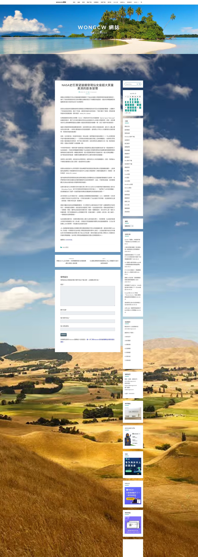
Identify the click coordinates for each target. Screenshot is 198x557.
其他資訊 (127, 212)
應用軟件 (127, 157)
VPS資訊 (127, 177)
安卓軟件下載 (128, 164)
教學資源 (127, 194)
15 (130, 105)
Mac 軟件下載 (128, 160)
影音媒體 (127, 150)
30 (133, 110)
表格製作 (129, 2)
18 (137, 105)
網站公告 (127, 126)
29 (130, 110)
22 (130, 107)
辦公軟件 (127, 143)
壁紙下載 (89, 2)
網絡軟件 (127, 153)
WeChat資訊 (128, 188)
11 (137, 102)
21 (128, 107)
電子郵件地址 (65, 349)
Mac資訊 (127, 171)
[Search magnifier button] (139, 84)
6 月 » (129, 113)
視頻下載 (103, 2)
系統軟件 (127, 140)
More (135, 2)
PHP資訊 (127, 191)
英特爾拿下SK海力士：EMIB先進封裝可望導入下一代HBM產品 (133, 287)
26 (140, 107)
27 (126, 110)
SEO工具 (116, 2)
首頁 (74, 2)
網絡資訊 (127, 167)
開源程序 (127, 198)
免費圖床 (96, 2)
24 (135, 107)
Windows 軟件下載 (130, 136)
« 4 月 (126, 113)
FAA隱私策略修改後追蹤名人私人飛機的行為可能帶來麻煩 (104, 292)
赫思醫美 (127, 130)
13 (126, 105)
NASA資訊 (65, 278)
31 (135, 110)
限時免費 (127, 133)
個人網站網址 (64, 357)
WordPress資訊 (129, 184)
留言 (62, 315)
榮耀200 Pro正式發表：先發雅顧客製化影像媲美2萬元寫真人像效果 (71, 292)
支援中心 (122, 2)
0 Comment (93, 92)
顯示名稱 (63, 341)
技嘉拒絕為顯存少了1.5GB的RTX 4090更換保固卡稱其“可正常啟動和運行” (133, 257)
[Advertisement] (99, 69)
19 (140, 105)
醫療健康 (127, 208)
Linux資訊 (127, 174)
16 (133, 105)
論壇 (79, 2)
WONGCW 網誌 (61, 2)
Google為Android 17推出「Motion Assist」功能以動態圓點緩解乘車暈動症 (133, 295)
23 (133, 107)
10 (135, 102)
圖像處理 (127, 147)
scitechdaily (68, 271)
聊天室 (109, 2)
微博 (83, 2)
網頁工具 (127, 201)
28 (128, 110)
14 (128, 105)
